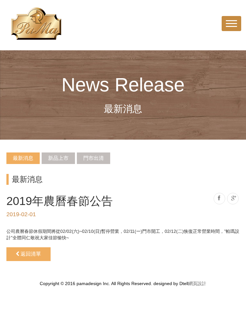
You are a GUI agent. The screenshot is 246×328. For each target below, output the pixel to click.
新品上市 (58, 158)
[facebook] (219, 198)
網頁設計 (197, 283)
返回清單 (30, 254)
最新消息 (23, 158)
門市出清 (93, 158)
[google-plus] (233, 198)
